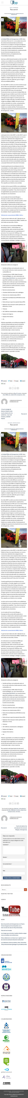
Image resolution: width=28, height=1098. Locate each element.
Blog (11, 7)
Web (4, 870)
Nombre (5, 857)
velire (24, 394)
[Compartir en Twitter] (15, 388)
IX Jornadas (15, 7)
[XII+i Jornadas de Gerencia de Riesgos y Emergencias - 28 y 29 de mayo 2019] (14, 2)
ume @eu (18, 810)
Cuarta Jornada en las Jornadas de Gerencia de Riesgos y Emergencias (20, 827)
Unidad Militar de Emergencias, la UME (12, 39)
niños (4, 394)
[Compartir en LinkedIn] (18, 388)
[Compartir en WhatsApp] (10, 388)
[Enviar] (25, 889)
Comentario (6, 844)
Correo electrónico (7, 864)
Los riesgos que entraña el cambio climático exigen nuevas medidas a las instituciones (14, 934)
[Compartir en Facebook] (12, 388)
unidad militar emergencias (16, 394)
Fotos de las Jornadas (6, 930)
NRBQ (6, 394)
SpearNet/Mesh (11, 278)
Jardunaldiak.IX (16, 422)
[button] (2, 2)
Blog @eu (10, 422)
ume (9, 394)
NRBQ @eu (13, 810)
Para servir (24, 414)
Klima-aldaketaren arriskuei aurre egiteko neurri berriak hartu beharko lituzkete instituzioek (13, 938)
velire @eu (18, 811)
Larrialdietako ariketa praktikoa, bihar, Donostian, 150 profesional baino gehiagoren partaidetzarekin (14, 943)
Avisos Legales (7, 1091)
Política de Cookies (14, 1092)
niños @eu (8, 810)
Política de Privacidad (18, 1091)
